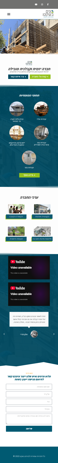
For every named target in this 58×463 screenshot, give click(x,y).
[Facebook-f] (48, 4)
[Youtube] (36, 4)
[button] (8, 13)
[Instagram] (42, 4)
